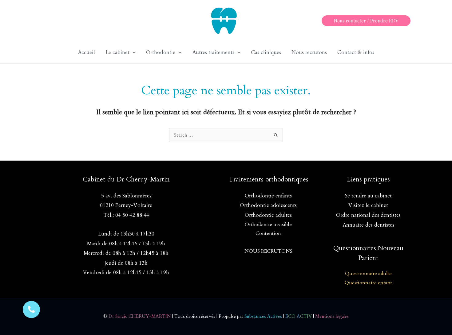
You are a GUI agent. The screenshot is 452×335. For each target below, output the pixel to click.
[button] (366, 20)
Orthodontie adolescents (268, 205)
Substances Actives (263, 316)
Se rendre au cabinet (368, 195)
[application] (132, 52)
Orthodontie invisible (268, 224)
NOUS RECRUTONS (268, 251)
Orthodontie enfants (268, 195)
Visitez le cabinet (368, 205)
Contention (268, 233)
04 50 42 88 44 (132, 215)
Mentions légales (332, 316)
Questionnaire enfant (368, 282)
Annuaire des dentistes (368, 224)
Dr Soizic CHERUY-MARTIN (140, 316)
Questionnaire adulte (368, 273)
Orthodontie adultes (268, 215)
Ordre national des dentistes (368, 215)
